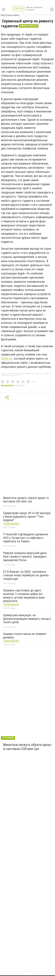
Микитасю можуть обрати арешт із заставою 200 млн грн (26, 499)
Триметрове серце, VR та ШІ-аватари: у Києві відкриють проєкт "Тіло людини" (27, 516)
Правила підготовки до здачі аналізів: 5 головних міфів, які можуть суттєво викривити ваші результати (24, 596)
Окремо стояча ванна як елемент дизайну (25, 635)
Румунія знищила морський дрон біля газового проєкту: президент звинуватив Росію (25, 556)
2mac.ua (6, 358)
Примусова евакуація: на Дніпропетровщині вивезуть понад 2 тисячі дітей (27, 618)
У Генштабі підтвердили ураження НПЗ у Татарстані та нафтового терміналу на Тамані (25, 538)
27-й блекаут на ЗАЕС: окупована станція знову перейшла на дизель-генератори (26, 575)
